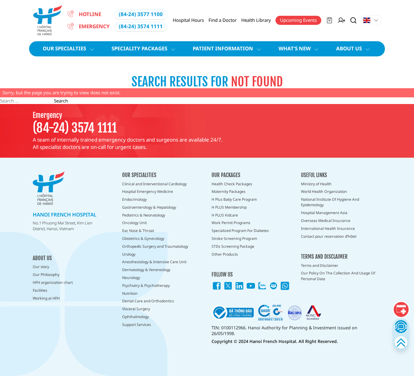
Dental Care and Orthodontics (148, 301)
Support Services (136, 324)
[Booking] (401, 309)
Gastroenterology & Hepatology (149, 207)
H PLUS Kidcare (225, 215)
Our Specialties (64, 48)
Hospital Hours (188, 20)
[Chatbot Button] (401, 326)
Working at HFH (46, 298)
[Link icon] (217, 286)
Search (61, 101)
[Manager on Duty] (341, 20)
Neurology (131, 277)
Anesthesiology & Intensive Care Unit (154, 261)
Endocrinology (134, 199)
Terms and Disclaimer (319, 265)
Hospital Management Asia (324, 212)
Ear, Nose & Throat (138, 230)
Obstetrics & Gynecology (143, 238)
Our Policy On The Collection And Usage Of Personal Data (338, 275)
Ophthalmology (135, 316)
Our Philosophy (46, 274)
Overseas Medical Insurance (325, 220)
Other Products (225, 254)
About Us (349, 48)
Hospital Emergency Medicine (147, 191)
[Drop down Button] (371, 20)
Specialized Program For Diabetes (240, 230)
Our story (41, 266)
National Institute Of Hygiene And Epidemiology (330, 202)
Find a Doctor (223, 20)
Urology (128, 254)
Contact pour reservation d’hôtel (328, 236)
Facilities (40, 290)
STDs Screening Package (233, 246)
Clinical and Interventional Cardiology (154, 183)
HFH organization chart (53, 282)
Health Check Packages (232, 183)
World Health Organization (324, 191)
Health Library (256, 20)
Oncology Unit (134, 222)
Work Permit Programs (231, 222)
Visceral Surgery (136, 308)
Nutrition (130, 293)
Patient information (223, 48)
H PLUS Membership (229, 207)
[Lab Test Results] (329, 20)
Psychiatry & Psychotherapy (146, 285)
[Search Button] (353, 20)
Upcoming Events (298, 20)
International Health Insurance (328, 228)
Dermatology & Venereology (146, 269)
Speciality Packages (139, 48)
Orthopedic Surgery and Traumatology (155, 246)
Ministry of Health (316, 183)
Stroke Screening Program (234, 238)
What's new (295, 48)
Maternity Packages (228, 191)
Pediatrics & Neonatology (143, 215)
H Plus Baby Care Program (234, 199)
